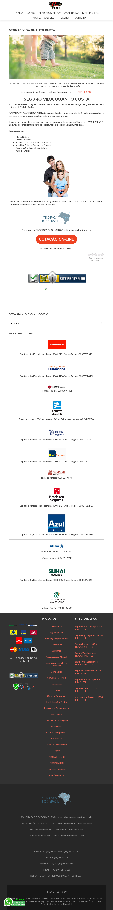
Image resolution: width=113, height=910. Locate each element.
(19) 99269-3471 (66, 863)
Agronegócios (56, 632)
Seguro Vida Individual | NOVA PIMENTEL (86, 654)
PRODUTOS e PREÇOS (50, 13)
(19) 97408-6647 (62, 857)
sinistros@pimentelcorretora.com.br (75, 823)
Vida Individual (56, 762)
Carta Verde (56, 671)
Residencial (56, 738)
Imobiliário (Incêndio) (56, 702)
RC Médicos (56, 726)
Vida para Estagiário (56, 768)
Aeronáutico (56, 626)
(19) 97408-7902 (72, 851)
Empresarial (56, 683)
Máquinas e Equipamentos (56, 708)
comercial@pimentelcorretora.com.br (74, 817)
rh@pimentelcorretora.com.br (69, 829)
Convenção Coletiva (56, 677)
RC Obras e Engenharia (56, 732)
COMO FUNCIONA (26, 13)
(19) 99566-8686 (63, 869)
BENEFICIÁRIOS (90, 13)
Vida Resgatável (56, 775)
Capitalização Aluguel (56, 656)
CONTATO (80, 17)
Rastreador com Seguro (56, 720)
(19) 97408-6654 (54, 851)
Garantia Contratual (56, 696)
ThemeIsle (68, 904)
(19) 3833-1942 (58, 875)
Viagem (56, 750)
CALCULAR (49, 17)
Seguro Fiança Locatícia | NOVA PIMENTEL (86, 645)
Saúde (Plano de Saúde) (56, 744)
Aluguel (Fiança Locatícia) (57, 638)
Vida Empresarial (57, 756)
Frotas (56, 690)
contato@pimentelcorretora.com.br (67, 835)
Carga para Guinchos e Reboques (56, 664)
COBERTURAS (71, 13)
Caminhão (56, 650)
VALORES (36, 17)
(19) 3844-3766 (75, 875)
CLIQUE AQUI (84, 92)
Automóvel (56, 644)
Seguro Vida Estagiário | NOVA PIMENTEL (86, 663)
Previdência (56, 714)
